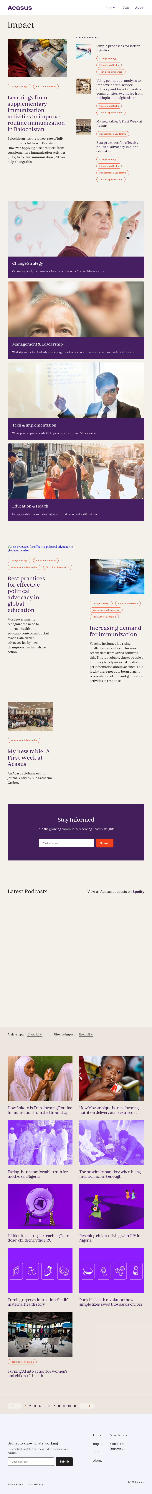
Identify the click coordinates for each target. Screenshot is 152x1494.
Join (126, 7)
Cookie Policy (35, 1484)
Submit (105, 843)
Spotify (138, 892)
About (139, 7)
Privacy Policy (15, 1484)
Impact (111, 7)
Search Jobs (118, 1435)
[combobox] (34, 1035)
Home (97, 1435)
